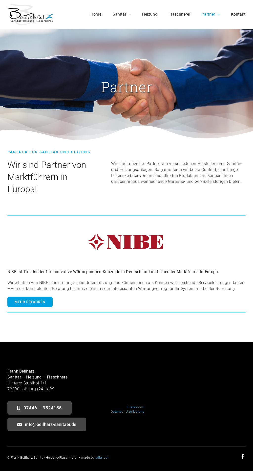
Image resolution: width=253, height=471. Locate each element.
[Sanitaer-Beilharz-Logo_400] (30, 5)
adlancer (102, 457)
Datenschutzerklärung (128, 411)
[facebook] (243, 456)
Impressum (136, 406)
